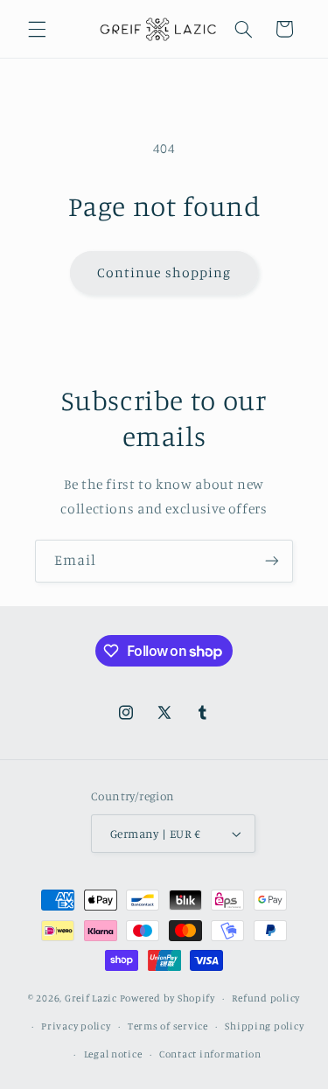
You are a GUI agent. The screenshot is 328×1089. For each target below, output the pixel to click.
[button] (37, 29)
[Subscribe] (272, 561)
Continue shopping (164, 272)
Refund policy (266, 998)
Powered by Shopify (167, 998)
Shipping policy (264, 1026)
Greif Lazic (91, 998)
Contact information (210, 1054)
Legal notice (113, 1054)
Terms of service (168, 1026)
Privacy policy (75, 1026)
